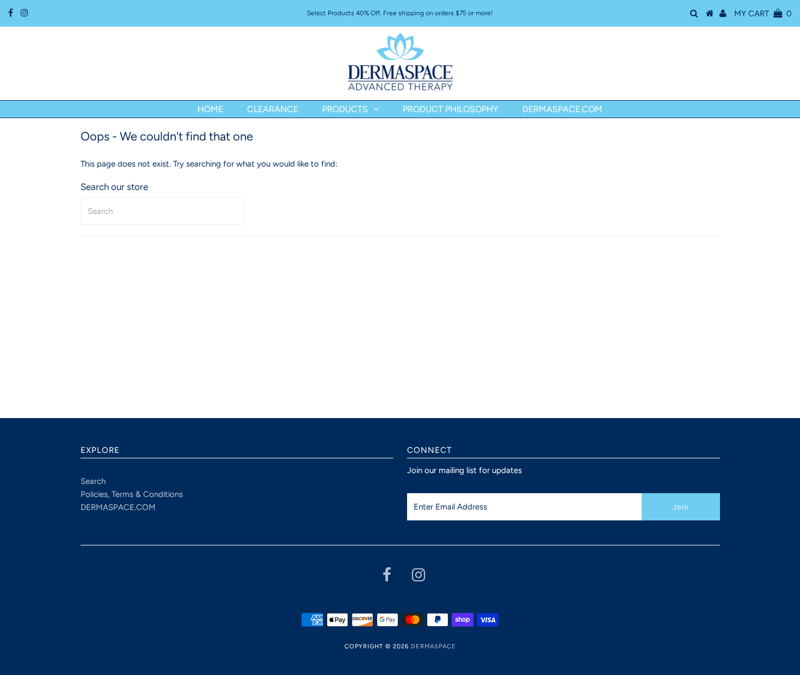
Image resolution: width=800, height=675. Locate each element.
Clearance (272, 109)
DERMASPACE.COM (118, 507)
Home (210, 109)
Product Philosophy (451, 109)
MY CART (763, 14)
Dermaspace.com (562, 109)
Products (345, 109)
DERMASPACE (433, 646)
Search (93, 481)
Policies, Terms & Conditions (132, 494)
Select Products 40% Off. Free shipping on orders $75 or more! (400, 13)
